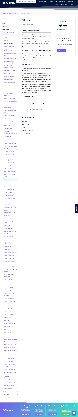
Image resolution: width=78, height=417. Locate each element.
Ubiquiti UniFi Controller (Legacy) (9, 365)
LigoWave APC (7, 218)
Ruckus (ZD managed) (9, 298)
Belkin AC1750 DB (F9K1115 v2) (8, 94)
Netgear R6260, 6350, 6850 (10, 252)
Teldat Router (7, 353)
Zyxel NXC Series (8, 379)
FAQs (4, 391)
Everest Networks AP (9, 157)
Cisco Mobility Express (9, 121)
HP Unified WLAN (8, 195)
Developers (6, 394)
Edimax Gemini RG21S (9, 154)
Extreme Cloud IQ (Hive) (10, 163)
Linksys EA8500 (8, 225)
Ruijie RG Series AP (9, 314)
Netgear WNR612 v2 (9, 258)
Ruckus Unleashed (8, 308)
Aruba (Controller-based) (10, 82)
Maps (4, 23)
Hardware (24, 127)
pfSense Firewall (8, 388)
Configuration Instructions (63, 26)
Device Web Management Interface (10, 147)
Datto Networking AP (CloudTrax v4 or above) (10, 142)
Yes (35, 106)
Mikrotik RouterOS (8, 236)
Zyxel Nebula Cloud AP (9, 382)
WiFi (3, 20)
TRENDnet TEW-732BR (10, 347)
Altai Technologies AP (9, 76)
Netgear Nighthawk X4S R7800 (10, 242)
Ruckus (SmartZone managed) (9, 294)
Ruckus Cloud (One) (9, 306)
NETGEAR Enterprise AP (10, 239)
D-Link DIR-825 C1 (8, 136)
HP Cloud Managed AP (9, 192)
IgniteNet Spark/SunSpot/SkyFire (9, 211)
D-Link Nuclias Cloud (9, 139)
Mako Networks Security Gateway (10, 232)
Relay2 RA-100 (7, 291)
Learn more (39, 414)
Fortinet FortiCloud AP (9, 171)
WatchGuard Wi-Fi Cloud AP (10, 373)
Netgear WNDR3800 (9, 255)
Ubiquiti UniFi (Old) (8, 362)
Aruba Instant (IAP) (8, 85)
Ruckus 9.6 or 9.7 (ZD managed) (9, 302)
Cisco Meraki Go (8, 118)
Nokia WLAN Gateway (9, 261)
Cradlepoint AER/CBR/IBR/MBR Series (10, 132)
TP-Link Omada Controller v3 (10, 336)
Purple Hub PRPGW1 (9, 288)
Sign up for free (25, 414)
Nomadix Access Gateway (10, 264)
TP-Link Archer (26, 133)
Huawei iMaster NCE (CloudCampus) (9, 203)
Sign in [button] (72, 4)
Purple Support (6, 13)
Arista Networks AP (8, 79)
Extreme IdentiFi (8, 165)
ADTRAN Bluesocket (9, 46)
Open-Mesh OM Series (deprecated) (9, 275)
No (38, 106)
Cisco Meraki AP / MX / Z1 (10, 115)
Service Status (53, 1)
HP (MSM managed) (9, 189)
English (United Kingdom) (61, 4)
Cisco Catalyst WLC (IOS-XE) (10, 111)
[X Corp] (34, 97)
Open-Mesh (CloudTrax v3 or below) (10, 270)
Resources (15, 13)
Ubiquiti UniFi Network (9, 369)
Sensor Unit (7, 320)
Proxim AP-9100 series (9, 285)
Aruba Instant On (8, 88)
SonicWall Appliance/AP (10, 326)
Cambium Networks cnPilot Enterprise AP (10, 106)
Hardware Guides (25, 13)
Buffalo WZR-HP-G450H (10, 98)
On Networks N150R (9, 267)
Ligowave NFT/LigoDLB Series (9, 221)
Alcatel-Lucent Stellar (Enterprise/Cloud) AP (9, 62)
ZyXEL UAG (7, 377)
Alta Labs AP (7, 73)
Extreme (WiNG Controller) (10, 160)
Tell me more (53, 414)
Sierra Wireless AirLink (9, 323)
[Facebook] (32, 97)
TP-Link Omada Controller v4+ (10, 340)
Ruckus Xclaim (7, 311)
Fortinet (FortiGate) (8, 168)
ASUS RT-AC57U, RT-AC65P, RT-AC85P (9, 50)
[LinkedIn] (36, 97)
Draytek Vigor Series (27, 124)
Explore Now (66, 414)
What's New (62, 1)
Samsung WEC (7, 317)
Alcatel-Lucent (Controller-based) (10, 54)
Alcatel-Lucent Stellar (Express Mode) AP (9, 66)
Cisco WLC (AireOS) (9, 128)
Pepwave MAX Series (9, 282)
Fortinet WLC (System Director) (9, 175)
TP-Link (5, 329)
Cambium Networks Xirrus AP (10, 102)
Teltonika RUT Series (9, 356)
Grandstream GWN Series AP (10, 185)
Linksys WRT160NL (27, 130)
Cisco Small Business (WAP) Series (9, 124)
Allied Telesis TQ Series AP (10, 70)
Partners (4, 26)
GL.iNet (5, 179)
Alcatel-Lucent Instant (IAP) (10, 58)
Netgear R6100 (7, 246)
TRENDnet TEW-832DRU (10, 350)
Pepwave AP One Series (10, 279)
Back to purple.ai (43, 1)
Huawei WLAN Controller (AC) (10, 199)
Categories (70, 1)
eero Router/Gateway (9, 385)
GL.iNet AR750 (26, 121)
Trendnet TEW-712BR (9, 359)
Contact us (62, 51)
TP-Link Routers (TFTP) (10, 344)
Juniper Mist (7, 215)
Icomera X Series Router (10, 207)
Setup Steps (62, 29)
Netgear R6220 (7, 249)
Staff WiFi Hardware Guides (8, 33)
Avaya (5, 91)
